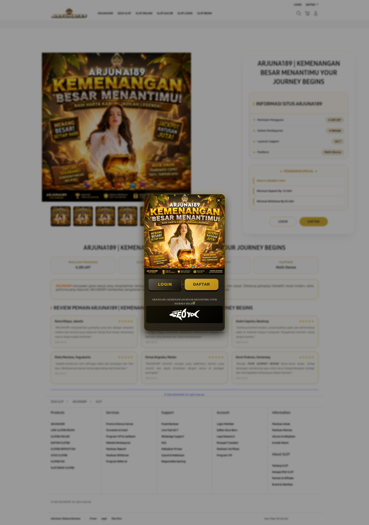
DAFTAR (201, 284)
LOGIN (165, 284)
